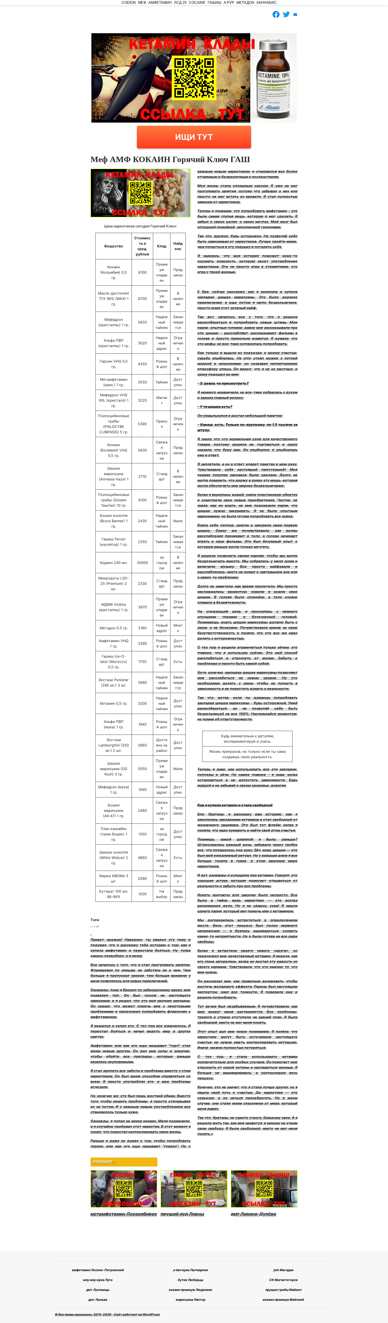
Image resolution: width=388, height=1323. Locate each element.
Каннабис (267, 2)
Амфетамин (160, 2)
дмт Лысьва (97, 1299)
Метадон (245, 2)
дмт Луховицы (97, 1290)
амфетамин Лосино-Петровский (98, 1270)
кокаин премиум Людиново (190, 1290)
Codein (129, 2)
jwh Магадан (283, 1270)
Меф (142, 2)
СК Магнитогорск (283, 1280)
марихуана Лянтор (190, 1299)
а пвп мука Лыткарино (190, 1270)
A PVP (229, 2)
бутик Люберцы (190, 1280)
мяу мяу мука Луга (97, 1280)
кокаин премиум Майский (283, 1299)
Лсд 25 (180, 2)
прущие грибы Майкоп (283, 1290)
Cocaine (197, 2)
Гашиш (214, 2)
